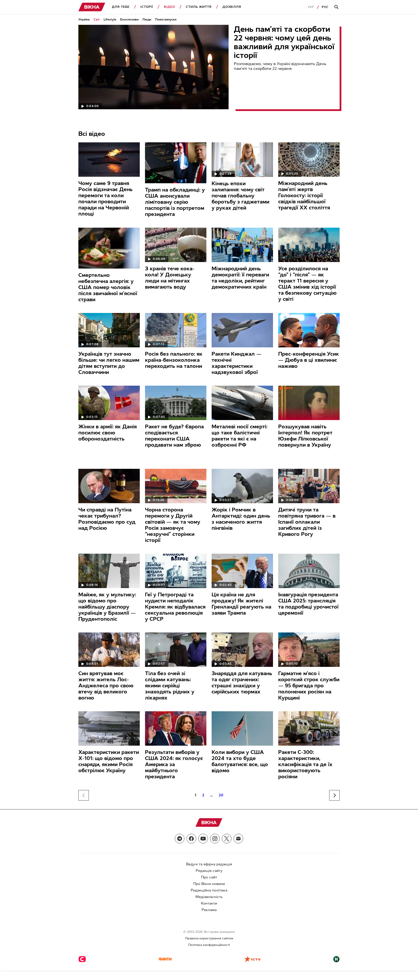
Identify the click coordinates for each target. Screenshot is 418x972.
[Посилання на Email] (238, 838)
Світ (97, 19)
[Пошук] (337, 7)
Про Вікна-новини (209, 884)
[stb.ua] (82, 959)
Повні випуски (165, 19)
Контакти (209, 903)
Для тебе (121, 7)
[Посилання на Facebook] (191, 838)
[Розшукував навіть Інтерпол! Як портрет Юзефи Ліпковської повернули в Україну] (309, 403)
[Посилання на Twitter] (226, 838)
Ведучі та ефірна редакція (209, 864)
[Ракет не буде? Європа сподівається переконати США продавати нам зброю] (175, 403)
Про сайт (209, 877)
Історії (146, 7)
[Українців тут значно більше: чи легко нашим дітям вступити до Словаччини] (109, 330)
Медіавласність (209, 897)
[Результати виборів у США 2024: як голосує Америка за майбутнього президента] (175, 728)
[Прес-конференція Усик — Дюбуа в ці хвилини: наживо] (309, 330)
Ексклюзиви (129, 19)
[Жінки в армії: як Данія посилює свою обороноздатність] (109, 403)
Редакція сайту (209, 871)
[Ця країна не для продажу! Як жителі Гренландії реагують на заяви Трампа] (242, 571)
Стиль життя (199, 7)
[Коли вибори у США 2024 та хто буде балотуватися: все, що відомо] (242, 728)
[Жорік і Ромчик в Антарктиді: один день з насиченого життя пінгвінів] (242, 486)
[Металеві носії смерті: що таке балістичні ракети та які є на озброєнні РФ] (242, 403)
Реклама (209, 910)
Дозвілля (231, 7)
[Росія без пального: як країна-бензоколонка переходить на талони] (175, 330)
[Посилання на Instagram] (215, 838)
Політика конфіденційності (209, 945)
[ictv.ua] (252, 959)
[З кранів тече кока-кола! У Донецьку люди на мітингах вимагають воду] (175, 245)
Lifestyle (110, 19)
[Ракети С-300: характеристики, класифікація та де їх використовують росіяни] (309, 728)
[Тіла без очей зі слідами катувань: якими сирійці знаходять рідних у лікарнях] (175, 649)
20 (221, 795)
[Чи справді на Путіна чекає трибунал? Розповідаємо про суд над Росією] (109, 486)
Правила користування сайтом (209, 938)
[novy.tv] (336, 959)
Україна (84, 19)
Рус (325, 7)
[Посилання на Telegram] (179, 838)
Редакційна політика (209, 890)
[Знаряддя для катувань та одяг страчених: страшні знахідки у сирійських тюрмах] (242, 649)
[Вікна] (91, 7)
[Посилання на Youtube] (203, 838)
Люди (146, 19)
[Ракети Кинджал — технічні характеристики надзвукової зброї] (242, 330)
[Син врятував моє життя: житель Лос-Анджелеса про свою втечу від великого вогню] (109, 649)
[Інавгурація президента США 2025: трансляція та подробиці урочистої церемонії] (309, 571)
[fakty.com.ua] (165, 959)
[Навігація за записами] (334, 795)
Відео (169, 7)
